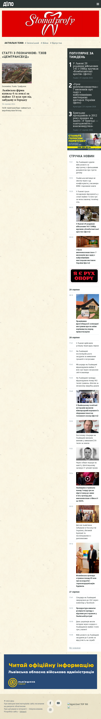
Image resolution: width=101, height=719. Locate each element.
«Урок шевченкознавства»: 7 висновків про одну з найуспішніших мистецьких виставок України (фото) (85, 93)
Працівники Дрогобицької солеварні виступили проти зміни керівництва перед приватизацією (87, 326)
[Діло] (8, 4)
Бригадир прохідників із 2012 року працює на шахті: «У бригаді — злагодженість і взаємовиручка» (85, 120)
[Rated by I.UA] (73, 708)
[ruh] (84, 283)
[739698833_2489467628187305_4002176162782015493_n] (50, 36)
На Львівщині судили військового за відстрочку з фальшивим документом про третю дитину (87, 167)
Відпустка (57, 43)
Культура (77, 107)
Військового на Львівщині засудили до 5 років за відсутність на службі (87, 637)
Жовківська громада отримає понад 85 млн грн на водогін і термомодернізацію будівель (86, 580)
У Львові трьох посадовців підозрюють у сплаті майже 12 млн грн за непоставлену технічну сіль (87, 196)
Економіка (6, 86)
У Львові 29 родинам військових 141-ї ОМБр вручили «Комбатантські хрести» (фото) (85, 68)
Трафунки (21, 86)
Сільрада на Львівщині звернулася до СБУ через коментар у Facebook (87, 600)
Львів (14, 86)
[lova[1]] (50, 688)
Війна (45, 43)
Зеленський (33, 43)
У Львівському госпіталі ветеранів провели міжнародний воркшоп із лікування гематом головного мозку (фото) (87, 410)
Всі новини (74, 648)
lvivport (23, 712)
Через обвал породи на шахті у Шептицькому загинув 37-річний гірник (87, 465)
